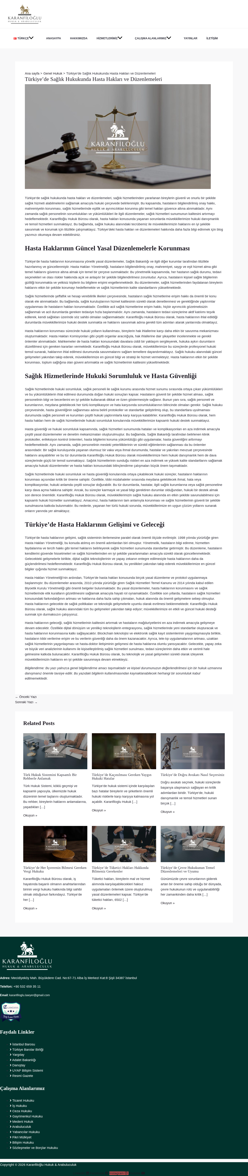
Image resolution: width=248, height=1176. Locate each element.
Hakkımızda (79, 38)
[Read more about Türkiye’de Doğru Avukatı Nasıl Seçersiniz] (193, 751)
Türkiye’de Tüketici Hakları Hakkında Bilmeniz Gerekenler (120, 869)
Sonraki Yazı (26, 702)
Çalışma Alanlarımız (150, 38)
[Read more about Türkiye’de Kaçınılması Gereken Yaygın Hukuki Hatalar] (124, 751)
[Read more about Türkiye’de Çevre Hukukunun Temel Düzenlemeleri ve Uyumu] (193, 844)
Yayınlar (190, 38)
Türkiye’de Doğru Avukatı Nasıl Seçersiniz (192, 775)
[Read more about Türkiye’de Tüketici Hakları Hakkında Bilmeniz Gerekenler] (124, 844)
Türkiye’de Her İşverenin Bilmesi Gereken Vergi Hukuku (54, 869)
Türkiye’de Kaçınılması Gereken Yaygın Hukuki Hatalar (121, 776)
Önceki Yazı (26, 697)
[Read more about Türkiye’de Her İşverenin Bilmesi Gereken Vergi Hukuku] (55, 844)
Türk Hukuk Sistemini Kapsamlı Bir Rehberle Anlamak (50, 776)
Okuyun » (30, 815)
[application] (31, 38)
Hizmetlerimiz (107, 38)
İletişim (212, 38)
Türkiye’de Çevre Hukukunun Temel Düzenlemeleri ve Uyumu (188, 869)
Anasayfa (53, 38)
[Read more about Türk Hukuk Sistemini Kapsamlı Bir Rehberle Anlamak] (55, 751)
